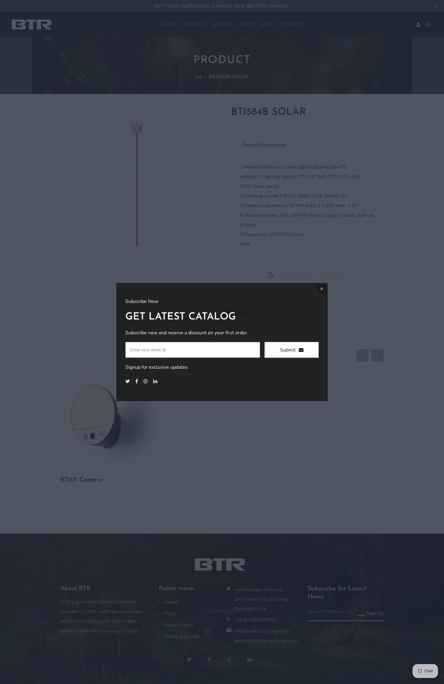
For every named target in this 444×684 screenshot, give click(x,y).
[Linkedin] (156, 381)
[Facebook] (137, 381)
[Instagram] (146, 381)
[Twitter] (128, 381)
